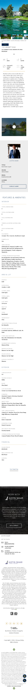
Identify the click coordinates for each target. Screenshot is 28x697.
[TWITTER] (17, 623)
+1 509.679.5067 (8, 548)
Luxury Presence (14, 633)
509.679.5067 (5, 171)
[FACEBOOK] (6, 623)
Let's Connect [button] (14, 525)
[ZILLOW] (21, 623)
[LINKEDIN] (14, 623)
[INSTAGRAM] (10, 623)
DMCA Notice (14, 642)
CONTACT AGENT (14, 186)
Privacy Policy (20, 640)
